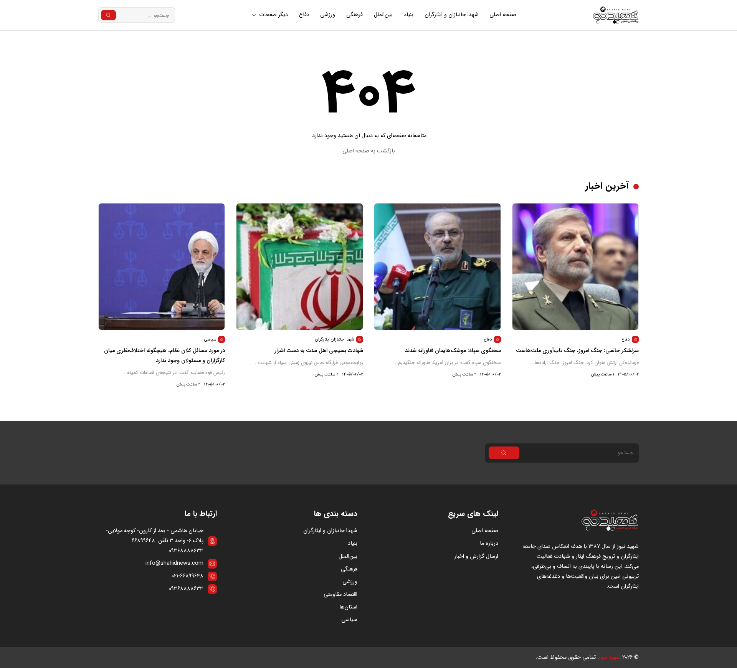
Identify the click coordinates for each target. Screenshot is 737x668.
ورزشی (327, 14)
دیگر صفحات (273, 14)
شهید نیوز (610, 657)
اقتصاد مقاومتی (340, 594)
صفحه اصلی (502, 14)
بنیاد (408, 14)
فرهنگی (354, 14)
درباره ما (489, 543)
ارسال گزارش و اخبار (476, 556)
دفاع (304, 14)
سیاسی (349, 619)
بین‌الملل (383, 14)
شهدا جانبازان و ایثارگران (452, 14)
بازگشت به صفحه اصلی (368, 151)
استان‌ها (348, 607)
